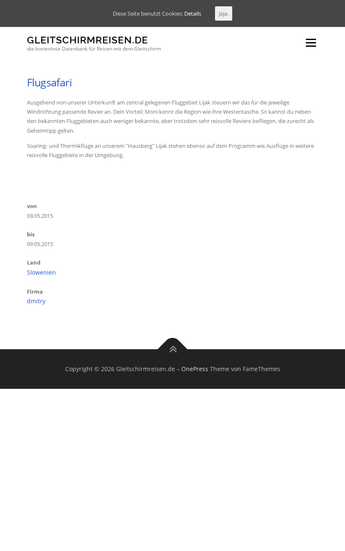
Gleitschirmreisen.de (87, 39)
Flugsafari (49, 82)
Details (192, 13)
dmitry (36, 301)
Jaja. (223, 13)
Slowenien (41, 272)
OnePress (194, 369)
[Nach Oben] (173, 349)
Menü (310, 42)
